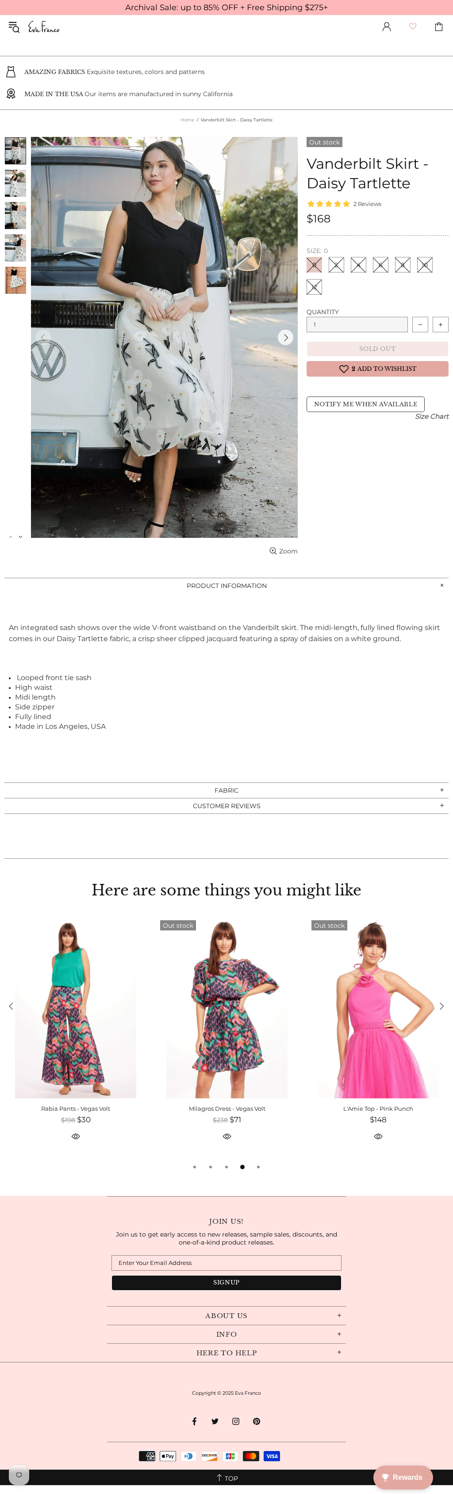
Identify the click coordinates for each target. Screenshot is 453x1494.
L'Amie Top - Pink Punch (378, 1108)
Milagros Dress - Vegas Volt (227, 1108)
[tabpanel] (75, 1039)
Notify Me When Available (366, 404)
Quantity (323, 312)
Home (187, 120)
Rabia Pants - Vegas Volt (75, 1108)
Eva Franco (43, 26)
